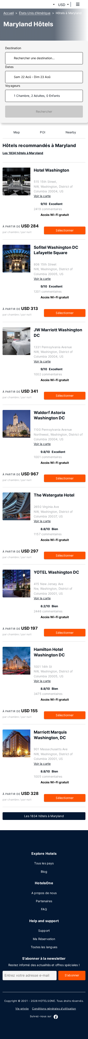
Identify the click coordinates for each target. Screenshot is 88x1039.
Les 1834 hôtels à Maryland (23, 153)
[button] (48, 5)
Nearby (71, 132)
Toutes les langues (44, 947)
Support (44, 930)
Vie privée (22, 1008)
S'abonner (72, 975)
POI (42, 132)
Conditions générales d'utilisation (54, 1008)
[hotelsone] (19, 4)
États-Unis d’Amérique (34, 13)
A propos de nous (44, 893)
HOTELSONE (46, 1000)
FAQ (44, 909)
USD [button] (61, 5)
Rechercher (44, 111)
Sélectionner (64, 230)
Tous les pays (44, 863)
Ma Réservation (44, 939)
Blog (44, 871)
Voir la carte (42, 196)
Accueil (8, 13)
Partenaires (44, 901)
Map (16, 132)
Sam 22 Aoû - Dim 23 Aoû (32, 77)
